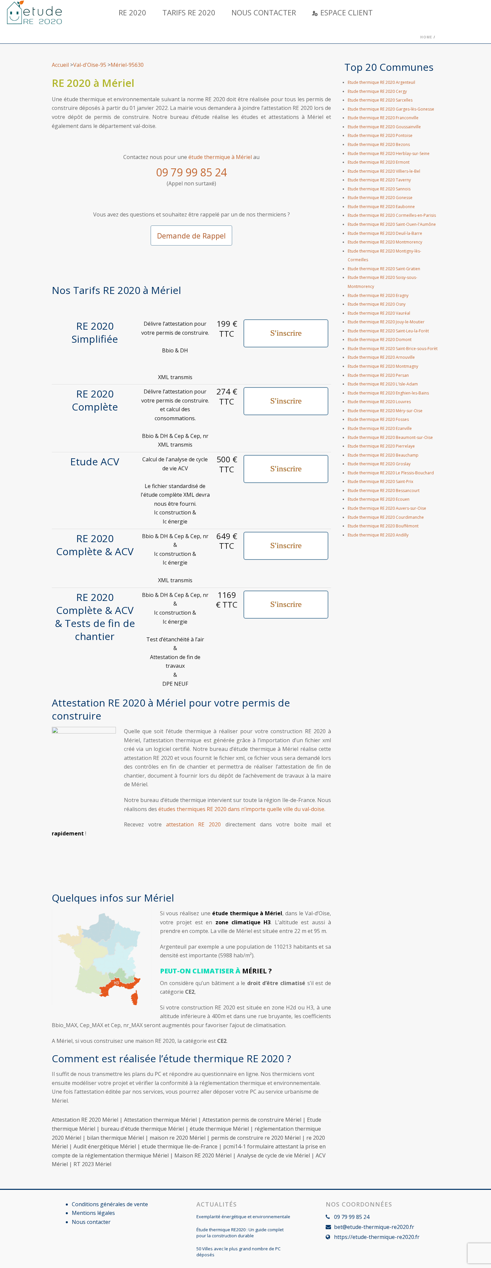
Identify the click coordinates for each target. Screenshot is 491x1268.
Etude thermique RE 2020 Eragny (378, 295)
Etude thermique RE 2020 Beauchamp (383, 455)
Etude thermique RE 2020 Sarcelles (380, 100)
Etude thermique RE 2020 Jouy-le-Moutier (386, 322)
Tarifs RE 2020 (188, 12)
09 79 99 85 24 (191, 172)
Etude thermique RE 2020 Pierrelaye (381, 446)
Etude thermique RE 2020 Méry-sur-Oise (385, 411)
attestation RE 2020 (193, 824)
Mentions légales (93, 1213)
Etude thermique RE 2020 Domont (380, 339)
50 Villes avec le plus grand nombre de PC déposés (238, 1252)
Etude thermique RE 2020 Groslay (379, 464)
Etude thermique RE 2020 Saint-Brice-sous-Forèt (393, 348)
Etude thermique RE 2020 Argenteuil (381, 82)
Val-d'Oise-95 (89, 64)
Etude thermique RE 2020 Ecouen (379, 499)
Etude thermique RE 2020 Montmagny (383, 366)
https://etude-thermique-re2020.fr (377, 1237)
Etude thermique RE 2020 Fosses (378, 419)
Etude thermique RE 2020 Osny (376, 304)
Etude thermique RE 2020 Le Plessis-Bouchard (391, 473)
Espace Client (346, 12)
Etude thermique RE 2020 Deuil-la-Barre (385, 233)
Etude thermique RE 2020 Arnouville (381, 357)
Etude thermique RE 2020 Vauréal (379, 313)
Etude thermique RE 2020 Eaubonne (381, 206)
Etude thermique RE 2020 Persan (378, 375)
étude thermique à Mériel (220, 157)
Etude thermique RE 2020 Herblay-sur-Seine (389, 153)
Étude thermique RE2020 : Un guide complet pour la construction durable (240, 1233)
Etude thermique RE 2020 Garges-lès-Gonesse (391, 109)
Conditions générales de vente (110, 1204)
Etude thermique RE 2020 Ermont (379, 162)
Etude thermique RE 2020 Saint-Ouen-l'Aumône (392, 224)
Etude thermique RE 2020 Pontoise (380, 135)
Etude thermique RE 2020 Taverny (379, 180)
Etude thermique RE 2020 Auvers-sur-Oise (387, 508)
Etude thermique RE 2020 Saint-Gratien (384, 269)
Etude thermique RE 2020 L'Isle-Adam (383, 384)
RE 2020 (132, 12)
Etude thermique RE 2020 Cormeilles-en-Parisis (392, 215)
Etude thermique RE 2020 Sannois (379, 189)
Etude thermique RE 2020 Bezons (379, 144)
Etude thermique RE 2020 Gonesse (380, 197)
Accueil (60, 64)
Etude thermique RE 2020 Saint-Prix (380, 481)
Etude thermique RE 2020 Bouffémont (383, 526)
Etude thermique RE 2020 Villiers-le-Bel (384, 171)
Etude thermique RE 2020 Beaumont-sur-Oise (390, 437)
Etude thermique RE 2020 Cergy (377, 91)
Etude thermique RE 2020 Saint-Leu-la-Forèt (388, 331)
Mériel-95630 (127, 64)
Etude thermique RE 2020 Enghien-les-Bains (388, 393)
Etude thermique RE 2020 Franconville (383, 118)
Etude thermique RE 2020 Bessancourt (384, 490)
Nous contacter (263, 12)
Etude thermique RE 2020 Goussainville (384, 127)
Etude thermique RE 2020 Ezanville (380, 428)
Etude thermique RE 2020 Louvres (379, 402)
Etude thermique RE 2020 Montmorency (385, 242)
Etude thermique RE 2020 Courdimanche (386, 517)
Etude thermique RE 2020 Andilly (378, 535)
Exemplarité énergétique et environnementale (243, 1217)
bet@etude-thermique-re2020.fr (374, 1227)
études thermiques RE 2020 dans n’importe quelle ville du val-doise (240, 809)
